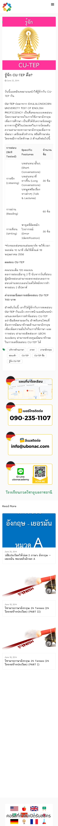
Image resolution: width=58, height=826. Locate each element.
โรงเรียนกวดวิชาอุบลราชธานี (29, 492)
